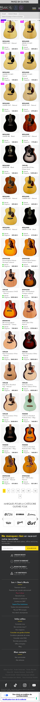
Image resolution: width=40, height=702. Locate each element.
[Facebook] (6, 685)
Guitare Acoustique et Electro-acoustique (12, 16)
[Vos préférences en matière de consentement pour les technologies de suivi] (36, 698)
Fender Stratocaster (19, 669)
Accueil (4, 14)
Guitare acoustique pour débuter (11, 677)
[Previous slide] (3, 519)
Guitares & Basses (12, 14)
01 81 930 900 (23, 568)
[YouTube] (34, 685)
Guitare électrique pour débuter (25, 675)
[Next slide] (37, 519)
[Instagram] (24, 685)
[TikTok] (15, 685)
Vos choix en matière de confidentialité (22, 695)
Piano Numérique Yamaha (30, 677)
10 (18, 491)
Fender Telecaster (31, 669)
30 (28, 491)
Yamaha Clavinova (19, 672)
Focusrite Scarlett (10, 675)
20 (23, 491)
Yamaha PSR (29, 672)
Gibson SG (10, 672)
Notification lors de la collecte (14, 699)
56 (35, 491)
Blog (20, 646)
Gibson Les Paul (8, 669)
